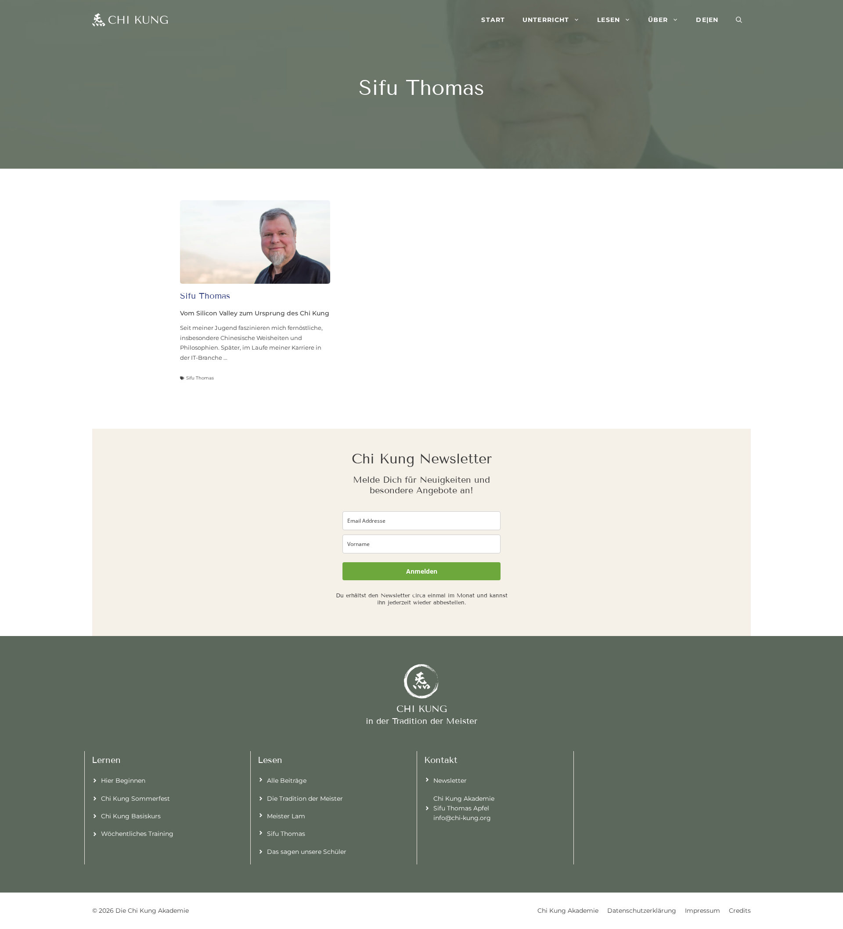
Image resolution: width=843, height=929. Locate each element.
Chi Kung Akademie (567, 911)
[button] (739, 20)
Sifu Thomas (286, 834)
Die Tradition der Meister (305, 798)
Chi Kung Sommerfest (135, 798)
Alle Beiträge (286, 780)
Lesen (608, 20)
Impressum (702, 911)
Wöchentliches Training (137, 834)
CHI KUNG (421, 709)
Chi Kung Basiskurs (131, 816)
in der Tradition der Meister (421, 721)
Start (493, 20)
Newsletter (450, 780)
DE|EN (707, 20)
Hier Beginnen (123, 780)
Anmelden (421, 571)
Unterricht (545, 20)
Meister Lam (286, 816)
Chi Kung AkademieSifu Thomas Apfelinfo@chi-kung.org (463, 808)
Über (658, 20)
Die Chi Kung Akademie (152, 911)
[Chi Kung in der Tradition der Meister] (130, 20)
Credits (740, 911)
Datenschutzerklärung (641, 911)
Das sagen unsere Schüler (306, 852)
